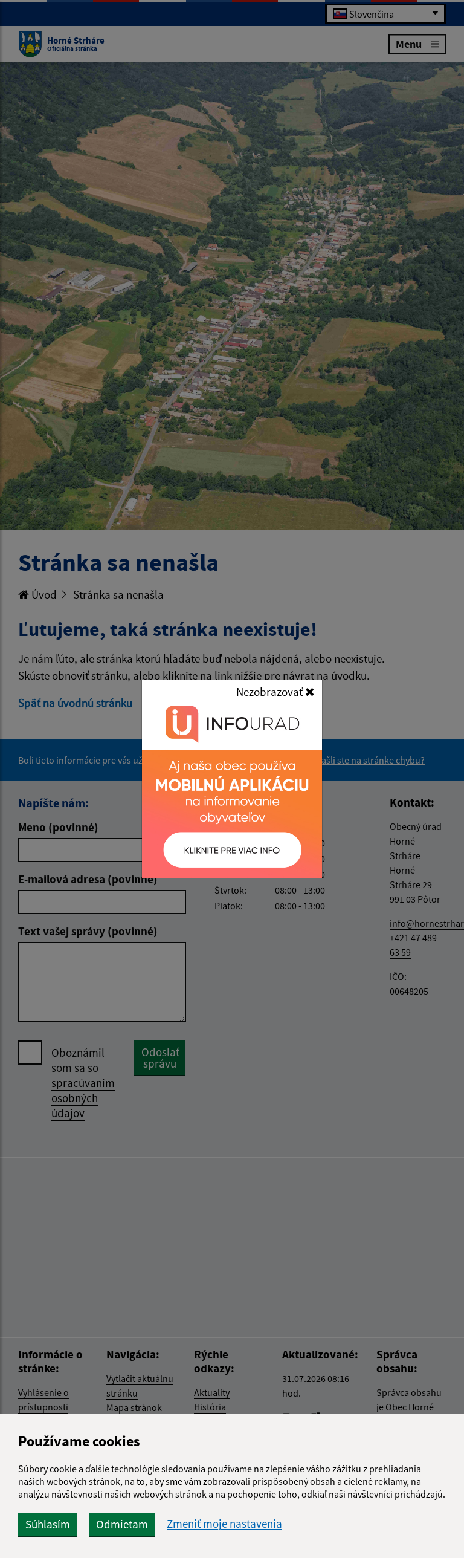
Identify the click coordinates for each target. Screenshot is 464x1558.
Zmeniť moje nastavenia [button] (224, 1524)
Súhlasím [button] (47, 1524)
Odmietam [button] (122, 1524)
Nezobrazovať (270, 691)
